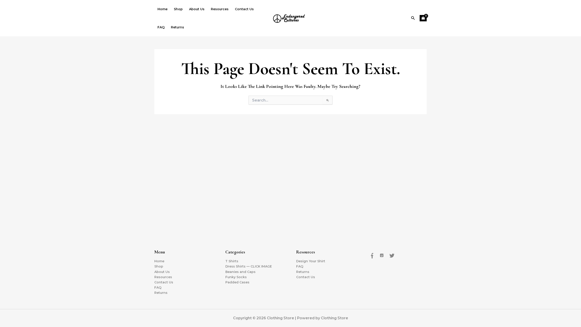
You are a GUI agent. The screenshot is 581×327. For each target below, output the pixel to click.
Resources (220, 9)
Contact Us (244, 9)
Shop (178, 9)
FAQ (161, 27)
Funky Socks (236, 277)
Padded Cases (237, 282)
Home (162, 9)
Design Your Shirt (310, 261)
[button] (413, 18)
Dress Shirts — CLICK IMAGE (248, 266)
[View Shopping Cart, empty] (423, 18)
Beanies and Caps (240, 272)
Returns (177, 27)
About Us (196, 9)
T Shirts (231, 261)
